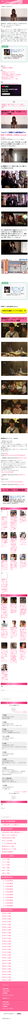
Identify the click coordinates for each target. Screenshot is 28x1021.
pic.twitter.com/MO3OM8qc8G (17, 455)
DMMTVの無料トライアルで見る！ (13, 311)
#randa (6, 455)
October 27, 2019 (22, 458)
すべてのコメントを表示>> (20, 712)
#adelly (6, 453)
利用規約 (5, 993)
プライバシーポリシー (8, 995)
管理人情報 (6, 988)
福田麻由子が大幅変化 (7, 67)
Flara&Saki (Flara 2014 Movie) (10, 83)
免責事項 (19, 1013)
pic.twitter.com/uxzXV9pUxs (15, 482)
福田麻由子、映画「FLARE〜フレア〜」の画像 (12, 104)
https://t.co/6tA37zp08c (7, 472)
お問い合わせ (6, 991)
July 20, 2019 (21, 484)
